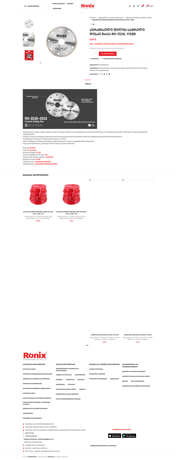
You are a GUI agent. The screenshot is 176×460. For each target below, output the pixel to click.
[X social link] (101, 74)
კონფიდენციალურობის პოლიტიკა (103, 446)
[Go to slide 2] (89, 345)
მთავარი (93, 18)
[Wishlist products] (138, 6)
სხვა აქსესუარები (102, 70)
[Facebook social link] (99, 74)
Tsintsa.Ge (51, 457)
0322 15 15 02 (29, 433)
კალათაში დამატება (107, 53)
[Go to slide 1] (87, 345)
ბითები (116, 337)
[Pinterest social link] (104, 74)
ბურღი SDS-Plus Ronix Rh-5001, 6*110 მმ (104, 335)
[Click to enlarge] (40, 62)
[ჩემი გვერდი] (134, 6)
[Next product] (96, 24)
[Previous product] (91, 24)
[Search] (130, 6)
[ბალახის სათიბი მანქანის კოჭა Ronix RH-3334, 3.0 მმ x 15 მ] (71, 194)
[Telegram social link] (109, 74)
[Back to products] (93, 24)
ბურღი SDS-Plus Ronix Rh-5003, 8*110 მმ (137, 335)
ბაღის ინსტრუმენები (43, 218)
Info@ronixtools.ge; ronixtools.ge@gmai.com (39, 439)
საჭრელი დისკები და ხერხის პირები (139, 18)
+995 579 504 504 (31, 436)
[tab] (88, 83)
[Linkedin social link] (107, 74)
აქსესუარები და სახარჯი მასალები (110, 18)
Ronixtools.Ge (32, 457)
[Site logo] (88, 6)
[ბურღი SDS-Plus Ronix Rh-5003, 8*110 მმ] (137, 256)
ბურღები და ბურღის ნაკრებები (104, 339)
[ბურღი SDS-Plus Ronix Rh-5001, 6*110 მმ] (104, 256)
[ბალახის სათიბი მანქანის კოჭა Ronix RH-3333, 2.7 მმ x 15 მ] (38, 194)
